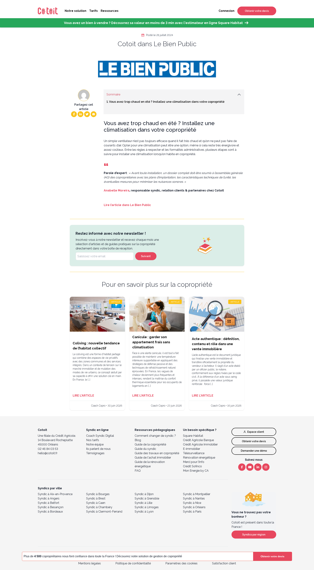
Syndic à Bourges (98, 494)
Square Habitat (193, 435)
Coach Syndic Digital (100, 435)
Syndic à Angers (48, 498)
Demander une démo (254, 450)
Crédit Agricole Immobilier (200, 444)
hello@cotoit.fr (47, 453)
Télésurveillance (193, 453)
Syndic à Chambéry (99, 507)
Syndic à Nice (192, 503)
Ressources (109, 11)
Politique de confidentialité (133, 563)
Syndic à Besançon (50, 507)
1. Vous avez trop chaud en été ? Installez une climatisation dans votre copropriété (165, 101)
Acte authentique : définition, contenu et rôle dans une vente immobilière (216, 344)
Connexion (226, 11)
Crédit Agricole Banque (198, 440)
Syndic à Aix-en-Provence (55, 494)
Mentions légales (89, 563)
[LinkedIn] (257, 467)
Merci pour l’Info (193, 462)
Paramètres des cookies (181, 563)
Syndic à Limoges (147, 507)
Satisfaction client (224, 563)
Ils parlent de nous (98, 449)
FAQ (138, 470)
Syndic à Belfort (48, 503)
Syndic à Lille (143, 503)
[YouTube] (249, 467)
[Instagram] (265, 467)
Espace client (255, 431)
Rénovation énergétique (199, 457)
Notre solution (75, 11)
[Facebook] (241, 467)
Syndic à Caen (95, 503)
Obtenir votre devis (257, 10)
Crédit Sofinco (192, 466)
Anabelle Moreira (116, 190)
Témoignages (95, 453)
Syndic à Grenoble (147, 498)
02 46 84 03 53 (48, 449)
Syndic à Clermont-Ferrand (104, 511)
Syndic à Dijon (144, 494)
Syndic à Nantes (194, 498)
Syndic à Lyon (144, 511)
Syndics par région (253, 534)
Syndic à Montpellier (196, 494)
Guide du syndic (145, 449)
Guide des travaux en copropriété (157, 453)
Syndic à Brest (95, 498)
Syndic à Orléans (194, 507)
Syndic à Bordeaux (50, 511)
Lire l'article (83, 395)
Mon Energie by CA (196, 470)
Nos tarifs (92, 440)
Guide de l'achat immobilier (153, 457)
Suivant (146, 256)
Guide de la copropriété (150, 444)
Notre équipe (95, 444)
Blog (138, 440)
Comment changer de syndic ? (155, 435)
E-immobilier (191, 449)
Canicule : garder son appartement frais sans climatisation (151, 342)
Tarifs (93, 11)
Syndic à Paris (192, 511)
